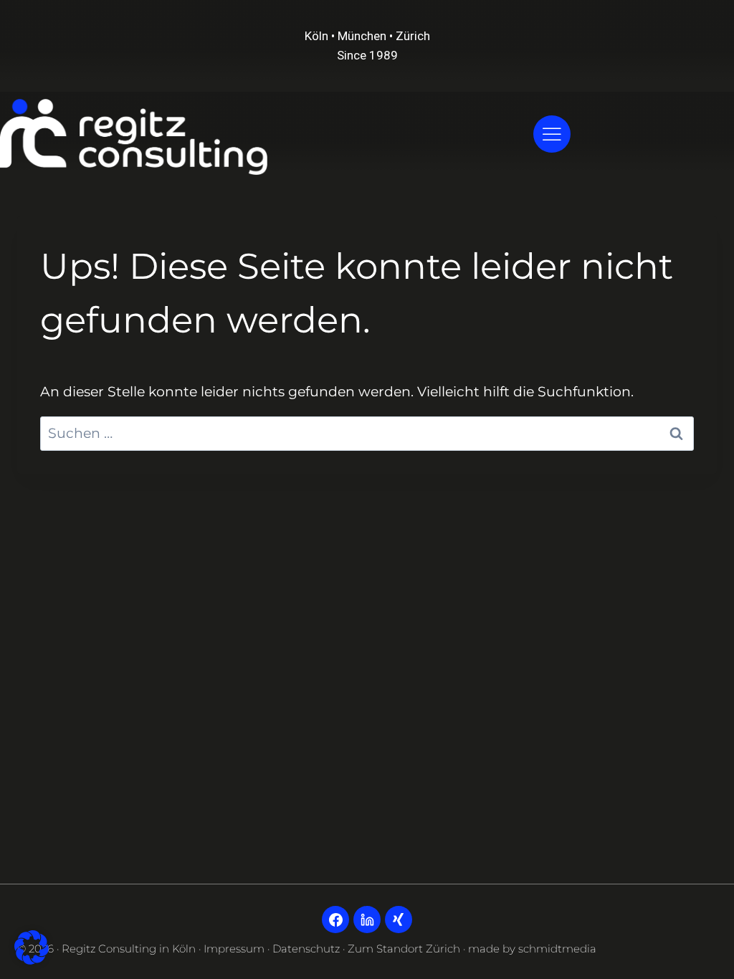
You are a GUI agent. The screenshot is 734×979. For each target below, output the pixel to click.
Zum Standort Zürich (404, 948)
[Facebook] (335, 919)
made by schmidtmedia (532, 948)
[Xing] (398, 919)
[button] (31, 947)
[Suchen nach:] (367, 433)
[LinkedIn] (367, 919)
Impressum (234, 948)
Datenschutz (306, 948)
